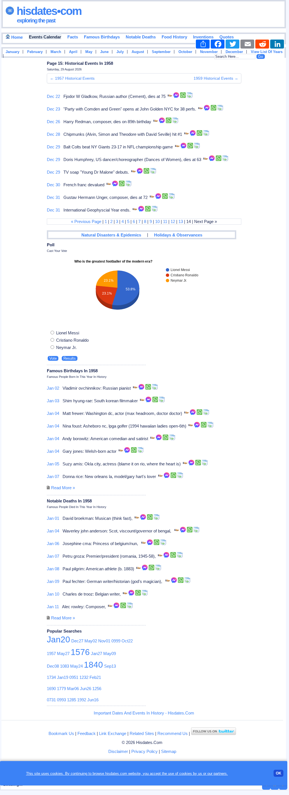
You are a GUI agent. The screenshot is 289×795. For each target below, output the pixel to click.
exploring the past (36, 20)
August (138, 52)
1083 (64, 666)
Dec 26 (53, 121)
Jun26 (85, 688)
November (209, 52)
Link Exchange (112, 733)
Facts (72, 37)
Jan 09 (53, 581)
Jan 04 (53, 413)
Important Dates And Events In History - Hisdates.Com (144, 713)
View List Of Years (267, 52)
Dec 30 (53, 184)
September (161, 52)
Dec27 (77, 640)
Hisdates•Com (48, 11)
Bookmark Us (61, 733)
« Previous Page (86, 221)
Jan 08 (53, 568)
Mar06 (73, 688)
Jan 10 (53, 594)
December (234, 52)
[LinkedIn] (277, 44)
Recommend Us (172, 733)
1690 (51, 688)
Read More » (63, 487)
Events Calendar (45, 37)
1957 (51, 653)
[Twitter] (232, 44)
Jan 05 (53, 463)
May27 (63, 653)
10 (157, 221)
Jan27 (96, 653)
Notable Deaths (141, 37)
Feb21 (95, 677)
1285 (71, 699)
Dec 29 (53, 146)
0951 (73, 677)
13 (180, 221)
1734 (51, 677)
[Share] (202, 44)
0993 (61, 699)
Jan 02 (53, 388)
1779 (61, 688)
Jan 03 (53, 400)
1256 (96, 688)
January (12, 52)
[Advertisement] (269, 149)
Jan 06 (53, 543)
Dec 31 (53, 197)
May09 (109, 653)
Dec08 (53, 666)
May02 (90, 640)
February (35, 52)
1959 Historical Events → (216, 78)
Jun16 (92, 699)
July (120, 52)
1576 (80, 652)
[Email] (247, 44)
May (88, 52)
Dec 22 (53, 96)
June (104, 52)
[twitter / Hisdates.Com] (213, 733)
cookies (185, 773)
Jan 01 (53, 518)
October (185, 52)
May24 (76, 666)
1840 (93, 664)
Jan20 (58, 639)
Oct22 (127, 640)
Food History (174, 37)
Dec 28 (53, 134)
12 (173, 221)
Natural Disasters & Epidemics (111, 235)
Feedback (86, 733)
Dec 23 (53, 109)
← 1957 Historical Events (72, 78)
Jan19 (62, 677)
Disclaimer (118, 751)
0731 (51, 699)
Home (16, 37)
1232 (83, 677)
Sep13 (110, 666)
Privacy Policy (144, 751)
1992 (81, 699)
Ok (278, 773)
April (73, 52)
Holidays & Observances (178, 235)
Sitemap (168, 751)
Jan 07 (53, 476)
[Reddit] (262, 44)
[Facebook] (217, 44)
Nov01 (104, 640)
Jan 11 (53, 606)
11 (165, 221)
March (56, 52)
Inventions (203, 37)
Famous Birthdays (102, 37)
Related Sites (142, 733)
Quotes (226, 37)
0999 (115, 640)
